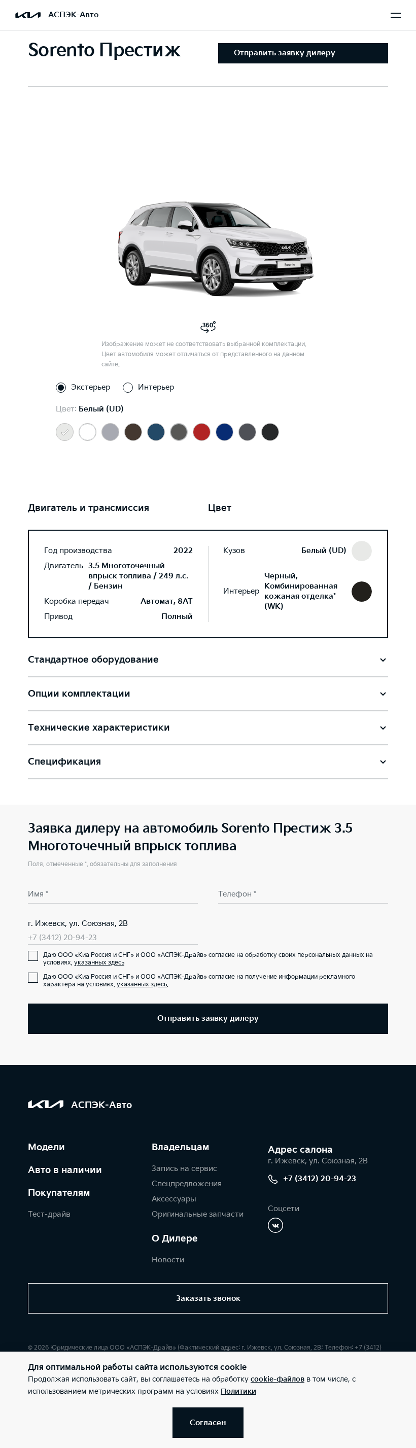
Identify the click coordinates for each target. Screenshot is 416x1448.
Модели (46, 1147)
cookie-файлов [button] (277, 1379)
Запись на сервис (184, 1169)
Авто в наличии (65, 1170)
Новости (168, 1260)
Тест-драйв (49, 1214)
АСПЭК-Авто (73, 15)
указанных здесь (99, 963)
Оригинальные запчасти (198, 1214)
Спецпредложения (187, 1184)
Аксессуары (174, 1199)
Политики (238, 1391)
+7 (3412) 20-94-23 (62, 938)
